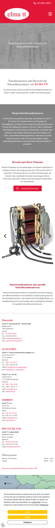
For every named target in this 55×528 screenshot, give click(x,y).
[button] (42, 14)
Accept (27, 512)
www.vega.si (20, 370)
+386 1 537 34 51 (11, 362)
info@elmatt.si (12, 367)
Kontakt (30, 468)
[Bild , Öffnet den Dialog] (27, 236)
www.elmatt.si (10, 370)
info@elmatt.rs (12, 418)
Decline (27, 517)
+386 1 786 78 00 (11, 384)
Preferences (28, 522)
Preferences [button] (44, 505)
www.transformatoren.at (14, 341)
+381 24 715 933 (11, 413)
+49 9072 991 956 (11, 442)
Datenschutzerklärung (18, 468)
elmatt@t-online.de (13, 447)
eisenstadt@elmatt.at (14, 338)
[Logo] (17, 14)
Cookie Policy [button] (36, 502)
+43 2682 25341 (10, 334)
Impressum (6, 468)
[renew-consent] (3, 525)
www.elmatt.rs (10, 420)
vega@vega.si (22, 367)
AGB (35, 468)
